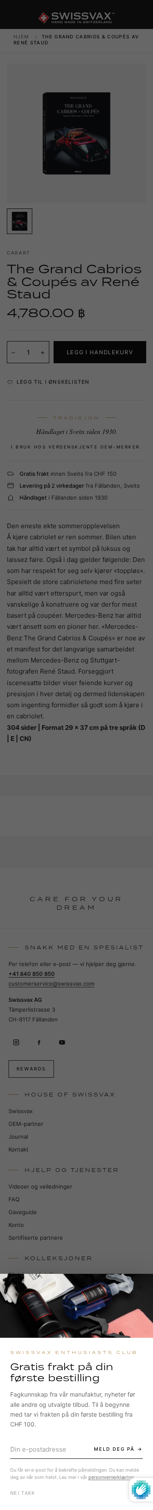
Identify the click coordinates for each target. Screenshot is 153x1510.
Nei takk (22, 1493)
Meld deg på (114, 1449)
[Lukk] (139, 1288)
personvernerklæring (111, 1477)
